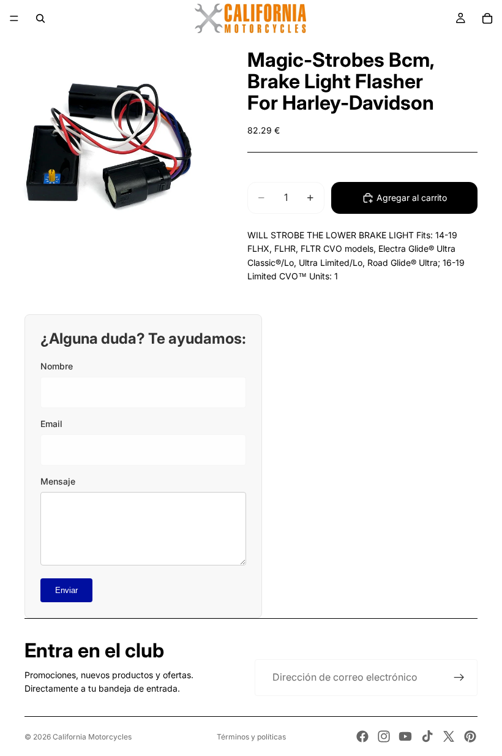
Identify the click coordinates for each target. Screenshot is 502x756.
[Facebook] (362, 736)
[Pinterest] (470, 736)
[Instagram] (383, 736)
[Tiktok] (427, 736)
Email (51, 423)
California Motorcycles (92, 736)
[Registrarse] (459, 677)
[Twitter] (448, 736)
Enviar (66, 590)
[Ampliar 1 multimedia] (109, 146)
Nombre (56, 366)
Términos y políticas (251, 736)
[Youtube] (405, 736)
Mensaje (57, 481)
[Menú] (14, 18)
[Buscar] (40, 18)
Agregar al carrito (411, 197)
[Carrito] (487, 18)
